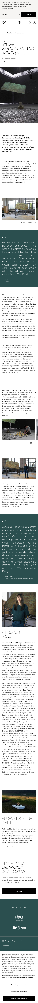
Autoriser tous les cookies (19, 998)
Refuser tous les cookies (19, 991)
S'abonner (19, 891)
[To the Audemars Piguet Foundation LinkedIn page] (19, 928)
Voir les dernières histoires (15, 33)
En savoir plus (11, 847)
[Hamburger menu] (10, 23)
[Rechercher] (30, 22)
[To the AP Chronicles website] (19, 907)
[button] (30, 22)
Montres (5, 946)
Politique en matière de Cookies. (23, 977)
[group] (18, 209)
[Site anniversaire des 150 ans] (4, 22)
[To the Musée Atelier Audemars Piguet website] (19, 918)
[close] (35, 5)
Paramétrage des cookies (19, 985)
